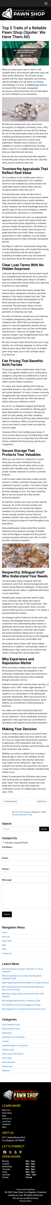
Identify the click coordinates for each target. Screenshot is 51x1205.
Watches (6, 1070)
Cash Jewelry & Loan (11, 1024)
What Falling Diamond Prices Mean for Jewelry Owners (25, 983)
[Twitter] (10, 1152)
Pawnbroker (7, 1066)
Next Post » (42, 801)
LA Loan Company (23, 812)
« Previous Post (10, 801)
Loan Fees (6, 1121)
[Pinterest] (20, 1152)
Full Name (7, 847)
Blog (4, 945)
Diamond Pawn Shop (23, 815)
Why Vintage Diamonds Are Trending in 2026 (21, 1001)
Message (7, 880)
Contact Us (6, 953)
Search (44, 829)
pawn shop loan (9, 1062)
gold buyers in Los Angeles (13, 1037)
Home (4, 932)
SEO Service (18, 1198)
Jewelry (5, 1041)
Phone (6, 869)
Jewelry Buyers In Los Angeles (15, 1045)
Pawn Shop (7, 941)
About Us (6, 937)
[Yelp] (15, 1152)
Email (5, 858)
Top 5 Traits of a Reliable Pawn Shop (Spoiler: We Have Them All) (24, 32)
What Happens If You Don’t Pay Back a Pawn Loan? (23, 1009)
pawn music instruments (12, 1054)
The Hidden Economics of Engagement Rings (21, 1005)
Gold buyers (7, 1033)
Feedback (6, 1124)
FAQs (4, 949)
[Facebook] (4, 1152)
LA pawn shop (8, 1050)
